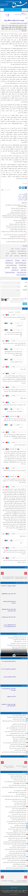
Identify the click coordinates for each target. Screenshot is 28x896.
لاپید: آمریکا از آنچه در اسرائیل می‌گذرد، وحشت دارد (16, 227)
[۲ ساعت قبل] (21, 596)
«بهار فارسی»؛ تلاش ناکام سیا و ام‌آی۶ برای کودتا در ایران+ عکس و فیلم (14, 239)
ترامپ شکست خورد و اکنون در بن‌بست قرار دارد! (17, 829)
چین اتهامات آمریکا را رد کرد (21, 794)
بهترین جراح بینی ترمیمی (11, 265)
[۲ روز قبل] (20, 572)
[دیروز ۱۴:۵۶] (21, 671)
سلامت (25, 871)
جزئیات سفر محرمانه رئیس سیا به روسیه (18, 810)
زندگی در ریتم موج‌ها (11, 696)
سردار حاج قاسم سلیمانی (21, 251)
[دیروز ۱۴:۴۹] (21, 627)
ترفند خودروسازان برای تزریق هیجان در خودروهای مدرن (8, 577)
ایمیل (25, 286)
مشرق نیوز (16, 4)
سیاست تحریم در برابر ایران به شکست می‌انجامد (17, 838)
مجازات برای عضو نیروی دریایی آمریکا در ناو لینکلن (17, 816)
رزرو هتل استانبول (9, 263)
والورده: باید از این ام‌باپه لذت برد (20, 790)
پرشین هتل (14, 267)
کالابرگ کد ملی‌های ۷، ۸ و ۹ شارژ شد (8, 586)
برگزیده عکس (24, 685)
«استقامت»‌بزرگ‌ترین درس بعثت (19, 220)
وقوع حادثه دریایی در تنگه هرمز (20, 750)
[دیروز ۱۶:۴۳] (21, 619)
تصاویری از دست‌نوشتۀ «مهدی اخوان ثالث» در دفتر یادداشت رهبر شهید (14, 752)
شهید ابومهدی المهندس (22, 253)
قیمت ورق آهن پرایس (21, 272)
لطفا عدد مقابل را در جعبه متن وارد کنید (19, 298)
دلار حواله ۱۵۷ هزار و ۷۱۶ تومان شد (19, 639)
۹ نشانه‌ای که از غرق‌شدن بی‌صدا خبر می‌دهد (17, 748)
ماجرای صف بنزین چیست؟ (20, 654)
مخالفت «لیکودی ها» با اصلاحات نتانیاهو (18, 229)
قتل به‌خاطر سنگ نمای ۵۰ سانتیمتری (19, 724)
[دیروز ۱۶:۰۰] (21, 706)
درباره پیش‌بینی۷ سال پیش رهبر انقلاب (18, 208)
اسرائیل (11, 255)
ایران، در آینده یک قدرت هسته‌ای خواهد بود (18, 733)
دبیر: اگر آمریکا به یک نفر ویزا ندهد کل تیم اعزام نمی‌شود (15, 731)
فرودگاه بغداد (13, 253)
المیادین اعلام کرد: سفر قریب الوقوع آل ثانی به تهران (16, 728)
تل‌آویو (12, 248)
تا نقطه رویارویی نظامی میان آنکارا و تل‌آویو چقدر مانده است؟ (15, 836)
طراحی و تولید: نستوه (14, 894)
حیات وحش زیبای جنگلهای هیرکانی (19, 783)
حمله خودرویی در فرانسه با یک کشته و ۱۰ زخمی (17, 785)
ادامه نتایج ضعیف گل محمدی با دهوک (19, 737)
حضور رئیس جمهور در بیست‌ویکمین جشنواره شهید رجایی (8, 705)
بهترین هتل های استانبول (20, 263)
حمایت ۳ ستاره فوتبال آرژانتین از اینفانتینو (18, 776)
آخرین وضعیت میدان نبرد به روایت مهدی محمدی (17, 823)
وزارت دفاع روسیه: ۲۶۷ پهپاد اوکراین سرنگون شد (17, 792)
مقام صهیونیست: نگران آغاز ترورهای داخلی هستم (16, 214)
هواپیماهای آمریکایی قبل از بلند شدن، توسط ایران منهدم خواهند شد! (14, 721)
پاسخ (3, 315)
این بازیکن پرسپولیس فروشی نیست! (9, 661)
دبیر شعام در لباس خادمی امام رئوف (19, 719)
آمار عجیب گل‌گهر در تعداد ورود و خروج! (18, 778)
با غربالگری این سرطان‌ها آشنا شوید (19, 864)
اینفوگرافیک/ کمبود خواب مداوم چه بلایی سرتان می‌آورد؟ (15, 806)
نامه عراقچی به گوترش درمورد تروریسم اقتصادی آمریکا (16, 735)
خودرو (26, 567)
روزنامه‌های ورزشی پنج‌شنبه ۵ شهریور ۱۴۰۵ (18, 827)
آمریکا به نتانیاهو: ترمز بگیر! (21, 222)
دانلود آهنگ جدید (22, 265)
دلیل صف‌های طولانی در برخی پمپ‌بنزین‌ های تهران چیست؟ (10, 625)
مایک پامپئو (24, 248)
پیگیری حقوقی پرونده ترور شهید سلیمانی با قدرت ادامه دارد (15, 234)
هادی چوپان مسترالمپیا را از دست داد (8, 669)
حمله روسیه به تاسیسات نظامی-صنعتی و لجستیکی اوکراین (15, 799)
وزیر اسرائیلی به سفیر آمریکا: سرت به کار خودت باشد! (16, 226)
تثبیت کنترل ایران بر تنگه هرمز (20, 825)
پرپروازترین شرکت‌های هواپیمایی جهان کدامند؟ (17, 853)
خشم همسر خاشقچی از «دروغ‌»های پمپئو (18, 236)
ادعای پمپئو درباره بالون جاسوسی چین (19, 210)
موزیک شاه (17, 260)
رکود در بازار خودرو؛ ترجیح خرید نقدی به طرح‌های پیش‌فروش (20, 577)
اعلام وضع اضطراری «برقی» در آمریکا (19, 808)
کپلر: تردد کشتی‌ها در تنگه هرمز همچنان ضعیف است (16, 821)
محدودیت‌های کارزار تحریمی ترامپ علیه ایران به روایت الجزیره (14, 862)
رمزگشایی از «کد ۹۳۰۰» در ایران (20, 805)
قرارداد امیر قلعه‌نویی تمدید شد (9, 677)
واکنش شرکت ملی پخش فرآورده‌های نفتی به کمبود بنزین (9, 610)
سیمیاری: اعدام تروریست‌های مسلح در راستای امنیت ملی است (14, 742)
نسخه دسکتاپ (14, 887)
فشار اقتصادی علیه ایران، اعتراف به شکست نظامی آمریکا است (14, 844)
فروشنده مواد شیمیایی (9, 272)
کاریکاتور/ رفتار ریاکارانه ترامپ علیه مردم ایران (17, 746)
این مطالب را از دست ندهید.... (21, 583)
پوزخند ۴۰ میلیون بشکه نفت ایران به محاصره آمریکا (16, 717)
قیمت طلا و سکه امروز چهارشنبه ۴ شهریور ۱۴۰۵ (17, 638)
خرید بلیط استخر (15, 270)
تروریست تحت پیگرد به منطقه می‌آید (14, 20)
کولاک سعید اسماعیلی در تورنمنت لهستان (18, 726)
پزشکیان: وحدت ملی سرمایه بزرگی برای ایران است (16, 774)
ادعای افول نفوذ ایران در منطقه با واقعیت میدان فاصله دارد (15, 857)
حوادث (25, 756)
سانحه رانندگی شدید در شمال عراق (19, 739)
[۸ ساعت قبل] (7, 876)
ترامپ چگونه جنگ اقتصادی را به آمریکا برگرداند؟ (17, 812)
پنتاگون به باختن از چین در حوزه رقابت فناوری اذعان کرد (16, 855)
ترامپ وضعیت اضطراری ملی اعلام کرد (19, 819)
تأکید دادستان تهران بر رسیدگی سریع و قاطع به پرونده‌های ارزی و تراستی (14, 787)
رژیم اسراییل (16, 255)
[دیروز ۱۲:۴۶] (21, 679)
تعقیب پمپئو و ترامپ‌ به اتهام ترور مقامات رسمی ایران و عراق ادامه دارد (14, 232)
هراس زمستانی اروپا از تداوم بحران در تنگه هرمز (17, 840)
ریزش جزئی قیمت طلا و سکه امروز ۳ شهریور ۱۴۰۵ (16, 645)
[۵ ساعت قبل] (7, 761)
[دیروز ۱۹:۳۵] (21, 603)
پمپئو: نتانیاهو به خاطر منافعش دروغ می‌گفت (17, 224)
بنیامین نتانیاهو (23, 255)
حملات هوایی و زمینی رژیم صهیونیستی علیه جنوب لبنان (16, 832)
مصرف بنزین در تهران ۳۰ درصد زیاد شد (18, 814)
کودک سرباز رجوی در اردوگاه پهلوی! (9, 593)
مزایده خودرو (23, 270)
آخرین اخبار (24, 772)
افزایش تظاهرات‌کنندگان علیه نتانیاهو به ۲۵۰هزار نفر (16, 241)
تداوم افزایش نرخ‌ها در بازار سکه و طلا (19, 647)
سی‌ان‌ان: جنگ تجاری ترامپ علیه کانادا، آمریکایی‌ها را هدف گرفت (14, 858)
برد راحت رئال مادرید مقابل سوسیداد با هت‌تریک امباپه (16, 868)
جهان (24, 10)
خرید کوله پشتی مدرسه (21, 275)
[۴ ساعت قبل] (20, 761)
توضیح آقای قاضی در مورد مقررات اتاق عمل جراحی (17, 860)
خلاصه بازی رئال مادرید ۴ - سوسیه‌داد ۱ (19, 866)
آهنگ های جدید (22, 267)
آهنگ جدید (7, 267)
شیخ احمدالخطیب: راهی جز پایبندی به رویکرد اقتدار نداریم (15, 781)
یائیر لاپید (7, 253)
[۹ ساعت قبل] (21, 698)
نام (26, 282)
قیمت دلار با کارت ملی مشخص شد (9, 617)
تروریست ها (17, 248)
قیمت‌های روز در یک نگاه (22, 633)
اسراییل (6, 255)
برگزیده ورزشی (24, 658)
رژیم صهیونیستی (12, 251)
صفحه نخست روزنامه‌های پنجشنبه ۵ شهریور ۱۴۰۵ (8, 689)
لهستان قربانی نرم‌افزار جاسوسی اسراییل (18, 212)
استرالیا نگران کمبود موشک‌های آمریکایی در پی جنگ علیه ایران (14, 842)
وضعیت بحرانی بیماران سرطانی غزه (19, 779)
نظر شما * (25, 290)
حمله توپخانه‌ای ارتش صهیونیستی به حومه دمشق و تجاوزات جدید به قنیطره (14, 796)
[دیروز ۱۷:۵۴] (21, 611)
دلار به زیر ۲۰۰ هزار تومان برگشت (20, 641)
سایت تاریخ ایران (9, 260)
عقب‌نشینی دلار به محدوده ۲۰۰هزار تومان (18, 643)
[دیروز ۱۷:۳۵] (21, 663)
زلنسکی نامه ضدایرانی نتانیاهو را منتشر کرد (9, 602)
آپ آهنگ (24, 260)
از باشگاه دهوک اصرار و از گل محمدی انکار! (18, 744)
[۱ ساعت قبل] (21, 588)
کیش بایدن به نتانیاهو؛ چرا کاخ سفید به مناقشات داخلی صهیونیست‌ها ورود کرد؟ (16, 205)
